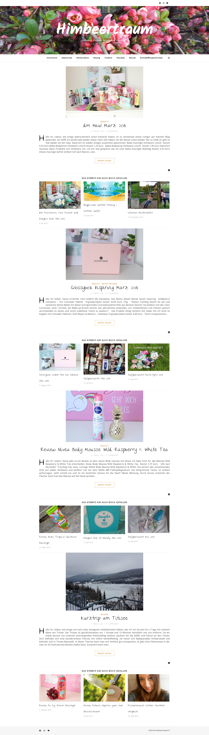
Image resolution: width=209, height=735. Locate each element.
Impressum (67, 57)
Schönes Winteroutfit (140, 213)
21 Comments (112, 455)
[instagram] (164, 3)
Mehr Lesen (104, 160)
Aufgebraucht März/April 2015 (145, 375)
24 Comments (112, 293)
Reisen (132, 57)
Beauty (96, 57)
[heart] (167, 3)
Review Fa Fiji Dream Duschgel (57, 706)
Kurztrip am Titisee (104, 618)
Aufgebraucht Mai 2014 (141, 537)
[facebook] (160, 3)
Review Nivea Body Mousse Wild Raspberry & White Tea (104, 450)
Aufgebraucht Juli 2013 (97, 379)
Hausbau (121, 57)
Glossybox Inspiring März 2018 (104, 288)
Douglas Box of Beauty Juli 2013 (102, 538)
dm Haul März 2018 (104, 126)
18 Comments (112, 131)
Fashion (108, 57)
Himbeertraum (104, 30)
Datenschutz (83, 57)
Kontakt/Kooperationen (151, 57)
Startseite (52, 57)
